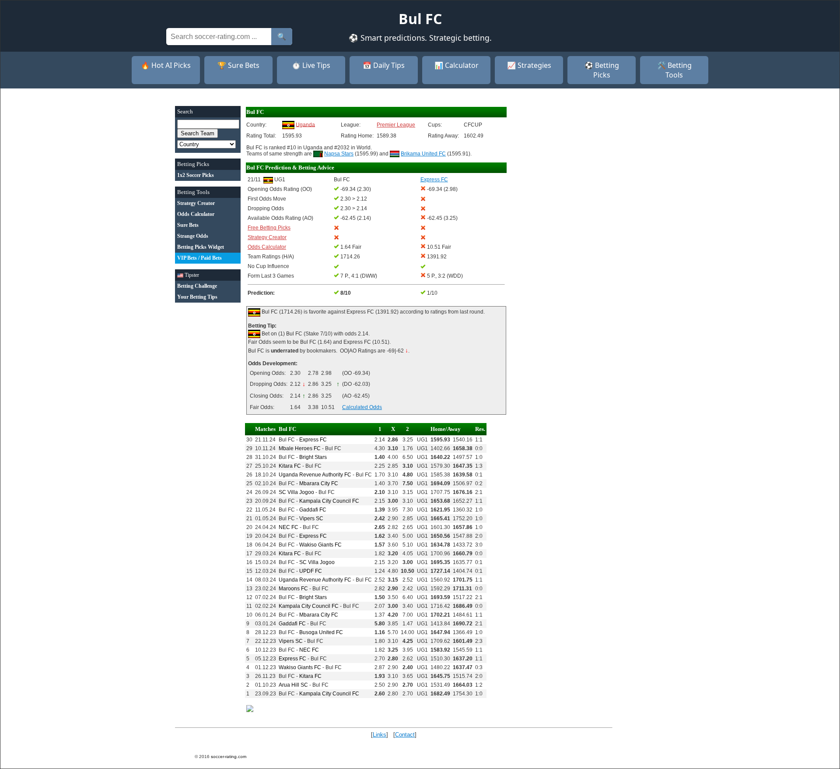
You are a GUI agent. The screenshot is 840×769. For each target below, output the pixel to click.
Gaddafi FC (312, 510)
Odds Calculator (267, 247)
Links (379, 734)
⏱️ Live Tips (311, 65)
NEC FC (288, 527)
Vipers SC (311, 518)
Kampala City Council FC (329, 501)
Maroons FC (293, 589)
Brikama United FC (423, 154)
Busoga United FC (321, 632)
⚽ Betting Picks (601, 70)
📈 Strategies (529, 65)
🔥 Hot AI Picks (166, 65)
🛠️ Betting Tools (674, 70)
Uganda (305, 124)
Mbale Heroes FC (300, 448)
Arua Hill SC (293, 685)
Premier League (396, 125)
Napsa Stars (339, 154)
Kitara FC (290, 466)
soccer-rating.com (228, 756)
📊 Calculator (456, 65)
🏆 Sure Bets (238, 65)
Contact (405, 734)
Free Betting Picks (269, 228)
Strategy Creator (267, 237)
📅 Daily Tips (384, 65)
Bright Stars (313, 457)
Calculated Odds (362, 407)
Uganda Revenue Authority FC (315, 475)
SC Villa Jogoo (296, 492)
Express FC (313, 440)
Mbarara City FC (318, 483)
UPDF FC (310, 571)
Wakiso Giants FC (320, 545)
